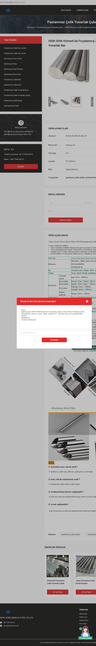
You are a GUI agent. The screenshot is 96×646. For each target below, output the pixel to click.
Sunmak (54, 340)
